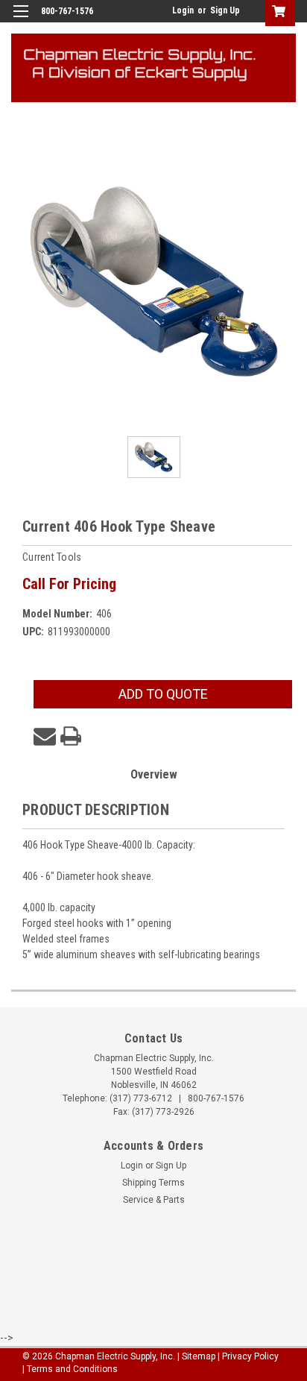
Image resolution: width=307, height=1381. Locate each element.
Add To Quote (163, 694)
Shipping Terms (153, 1182)
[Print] (71, 736)
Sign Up (225, 10)
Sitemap (198, 1356)
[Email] (45, 736)
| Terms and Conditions (70, 1369)
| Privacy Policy (248, 1356)
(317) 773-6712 (141, 1098)
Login (183, 10)
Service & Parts (154, 1200)
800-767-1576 (216, 1098)
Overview (153, 774)
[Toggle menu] (20, 20)
